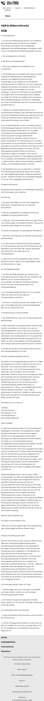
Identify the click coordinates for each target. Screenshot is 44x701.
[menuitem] (5, 16)
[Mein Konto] (35, 16)
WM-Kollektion (29, 8)
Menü (7, 16)
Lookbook (7, 10)
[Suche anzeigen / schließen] (25, 16)
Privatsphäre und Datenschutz (22, 692)
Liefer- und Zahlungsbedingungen (22, 675)
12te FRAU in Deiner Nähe (22, 664)
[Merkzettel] (30, 16)
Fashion (18, 8)
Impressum (22, 697)
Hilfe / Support (22, 669)
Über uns (22, 681)
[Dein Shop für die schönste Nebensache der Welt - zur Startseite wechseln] (10, 3)
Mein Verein (7, 8)
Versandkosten (36, 657)
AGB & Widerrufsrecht (22, 686)
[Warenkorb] (40, 16)
